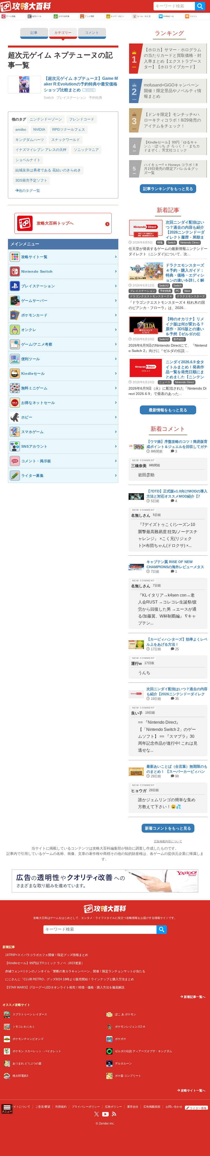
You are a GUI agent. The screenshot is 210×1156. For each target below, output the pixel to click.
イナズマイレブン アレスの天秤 (41, 150)
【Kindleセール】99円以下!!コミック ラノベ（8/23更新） (45, 963)
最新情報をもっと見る (168, 410)
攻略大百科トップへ (55, 223)
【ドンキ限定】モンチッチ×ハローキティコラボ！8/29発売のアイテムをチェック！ (172, 120)
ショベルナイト (27, 160)
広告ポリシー (113, 1106)
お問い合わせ (173, 1106)
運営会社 (132, 1106)
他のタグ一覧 (29, 191)
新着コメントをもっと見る (168, 828)
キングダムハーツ (29, 140)
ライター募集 (198, 1108)
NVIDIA (39, 129)
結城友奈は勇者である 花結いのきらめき (48, 170)
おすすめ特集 (63, 16)
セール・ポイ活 (143, 16)
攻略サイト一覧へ (192, 1090)
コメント (193, 16)
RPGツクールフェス (68, 129)
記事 (33, 33)
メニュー (7, 1111)
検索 (200, 6)
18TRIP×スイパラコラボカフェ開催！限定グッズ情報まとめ (46, 954)
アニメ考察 (89, 16)
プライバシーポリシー (86, 1106)
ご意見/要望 (42, 1106)
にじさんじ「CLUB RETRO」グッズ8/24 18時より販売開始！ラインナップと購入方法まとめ (69, 979)
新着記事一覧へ (194, 997)
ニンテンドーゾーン (46, 119)
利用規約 (61, 1106)
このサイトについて (17, 1106)
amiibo (20, 129)
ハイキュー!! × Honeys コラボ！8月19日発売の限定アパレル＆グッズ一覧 (171, 169)
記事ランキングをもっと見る (168, 188)
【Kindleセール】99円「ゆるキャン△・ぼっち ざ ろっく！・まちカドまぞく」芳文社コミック (172, 146)
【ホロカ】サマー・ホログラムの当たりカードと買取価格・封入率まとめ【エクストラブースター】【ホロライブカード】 (172, 58)
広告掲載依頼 (151, 1106)
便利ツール (36, 16)
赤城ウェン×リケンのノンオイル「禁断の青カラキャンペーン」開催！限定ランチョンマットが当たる (75, 971)
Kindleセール (168, 16)
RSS (114, 1114)
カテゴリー (63, 33)
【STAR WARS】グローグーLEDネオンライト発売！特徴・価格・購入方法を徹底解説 (64, 987)
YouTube (105, 1114)
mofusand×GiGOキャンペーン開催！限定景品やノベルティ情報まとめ (172, 91)
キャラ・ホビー (117, 16)
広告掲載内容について (168, 841)
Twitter (96, 1114)
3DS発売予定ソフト (31, 180)
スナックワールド (65, 140)
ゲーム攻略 (10, 16)
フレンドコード (81, 119)
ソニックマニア (86, 150)
